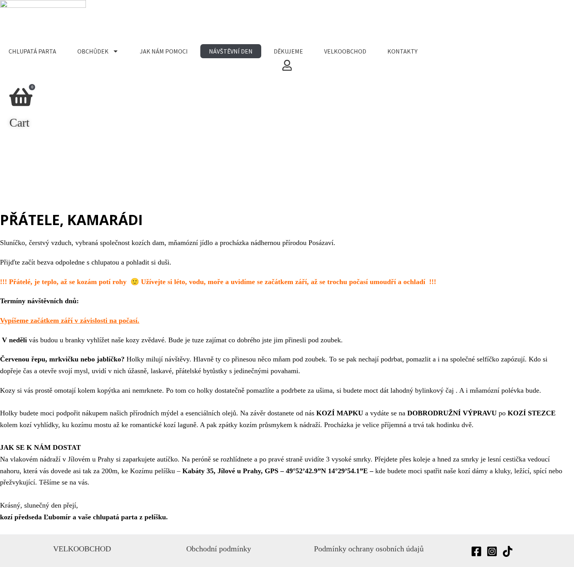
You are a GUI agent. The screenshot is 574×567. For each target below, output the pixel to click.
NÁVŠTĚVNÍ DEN (231, 51)
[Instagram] (492, 551)
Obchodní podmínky (218, 548)
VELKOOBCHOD (345, 51)
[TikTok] (507, 551)
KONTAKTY (402, 51)
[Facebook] (476, 551)
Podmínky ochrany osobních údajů (369, 548)
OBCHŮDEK (93, 51)
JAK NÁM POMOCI (164, 51)
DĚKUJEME (288, 51)
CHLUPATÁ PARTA (32, 51)
